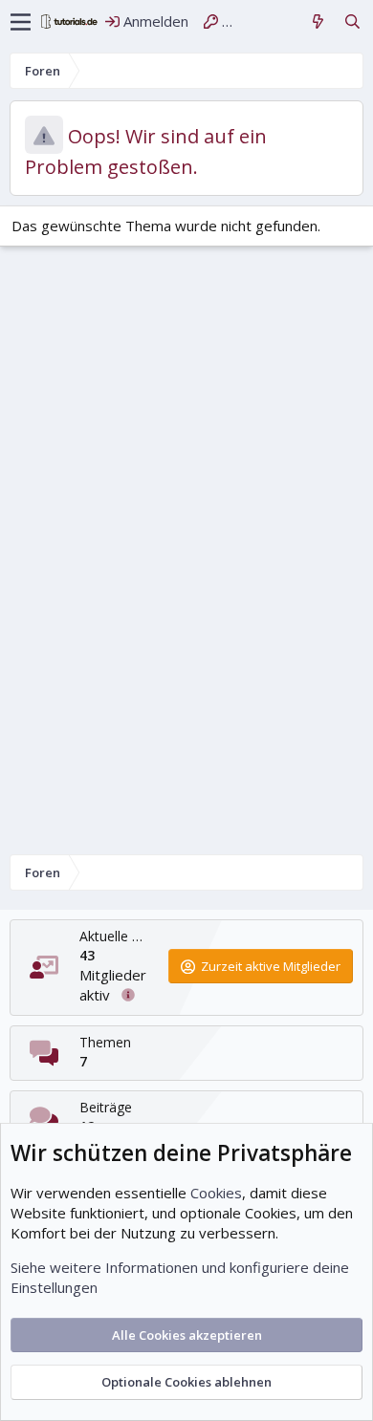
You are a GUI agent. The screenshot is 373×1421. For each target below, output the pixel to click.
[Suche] (352, 21)
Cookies (216, 1192)
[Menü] (20, 22)
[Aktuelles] (318, 21)
